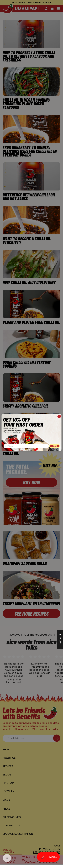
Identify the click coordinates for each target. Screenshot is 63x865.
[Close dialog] (59, 416)
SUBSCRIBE (54, 446)
